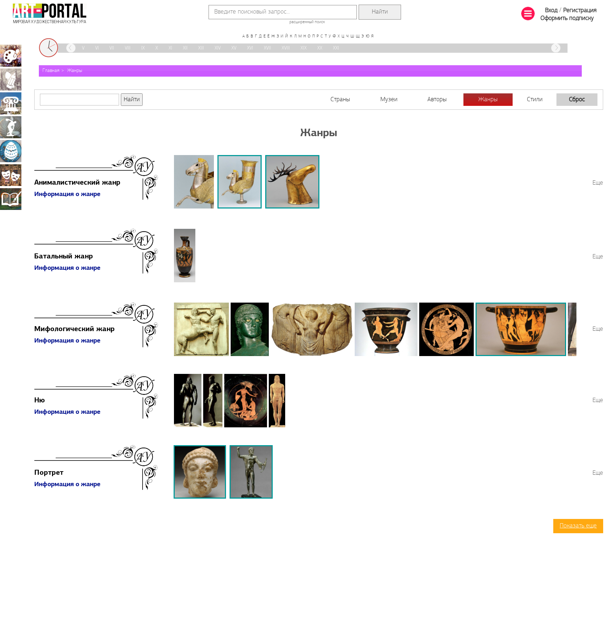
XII (185, 48)
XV (233, 48)
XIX (304, 48)
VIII (127, 48)
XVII (267, 48)
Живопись (10, 56)
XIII (201, 48)
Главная (51, 70)
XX (319, 48)
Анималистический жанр (77, 182)
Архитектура (10, 103)
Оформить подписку (567, 18)
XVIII (286, 48)
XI (170, 48)
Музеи (388, 100)
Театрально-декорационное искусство (10, 175)
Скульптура (10, 127)
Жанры (74, 70)
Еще (597, 183)
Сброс (577, 100)
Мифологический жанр (74, 329)
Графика (10, 79)
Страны (340, 100)
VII (111, 48)
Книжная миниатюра (10, 199)
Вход (551, 10)
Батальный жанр (63, 256)
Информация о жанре (67, 194)
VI (97, 48)
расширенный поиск (307, 22)
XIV (218, 48)
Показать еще (578, 526)
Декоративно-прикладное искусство (10, 151)
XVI (250, 48)
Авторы (437, 100)
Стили (535, 100)
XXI (336, 48)
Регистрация (579, 10)
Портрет (48, 473)
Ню (39, 400)
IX (143, 48)
